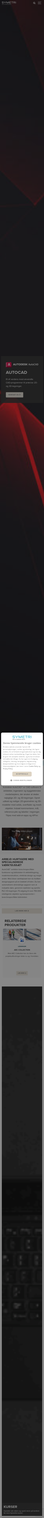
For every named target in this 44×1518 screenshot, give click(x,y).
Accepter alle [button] (22, 774)
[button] (22, 780)
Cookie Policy (33, 766)
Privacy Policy (8, 769)
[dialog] (22, 759)
